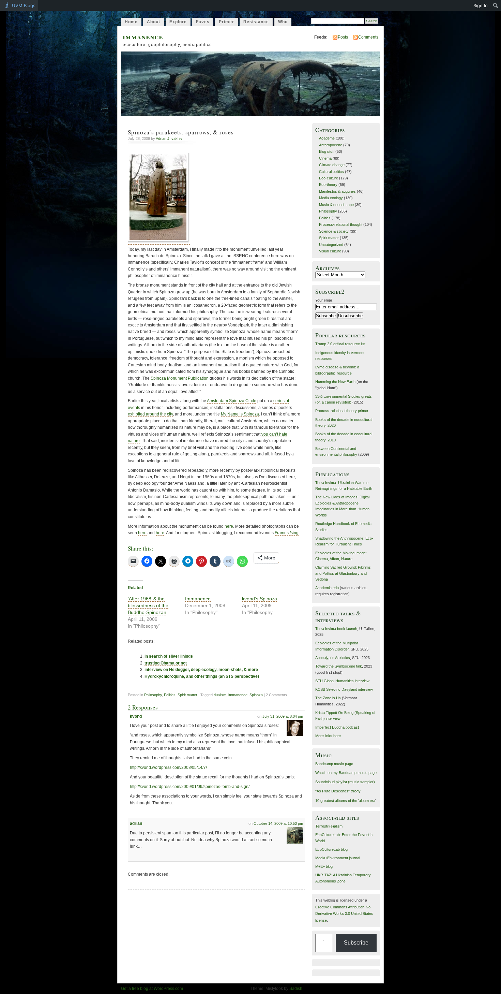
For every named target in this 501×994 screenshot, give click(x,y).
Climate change (332, 165)
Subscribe (356, 943)
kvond (136, 716)
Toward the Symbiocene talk (338, 666)
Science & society (334, 231)
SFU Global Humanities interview (342, 681)
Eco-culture (328, 178)
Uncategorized (331, 245)
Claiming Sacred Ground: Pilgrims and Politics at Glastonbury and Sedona (343, 573)
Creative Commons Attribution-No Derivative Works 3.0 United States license (344, 913)
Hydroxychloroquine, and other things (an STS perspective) (202, 676)
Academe (327, 138)
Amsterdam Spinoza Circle (231, 400)
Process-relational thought (340, 224)
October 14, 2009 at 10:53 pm (278, 823)
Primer (226, 21)
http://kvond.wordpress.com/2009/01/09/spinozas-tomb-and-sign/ (189, 786)
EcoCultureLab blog (331, 849)
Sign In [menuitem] (480, 5)
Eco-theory (328, 184)
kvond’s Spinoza (259, 598)
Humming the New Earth (335, 382)
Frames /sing (287, 532)
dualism (220, 695)
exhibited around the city (150, 414)
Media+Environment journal (337, 858)
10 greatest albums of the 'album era (345, 801)
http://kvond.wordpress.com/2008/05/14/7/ (168, 767)
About (153, 21)
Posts (343, 37)
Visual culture (330, 251)
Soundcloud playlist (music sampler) (345, 782)
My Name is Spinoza (240, 414)
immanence (143, 36)
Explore (178, 21)
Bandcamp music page (334, 764)
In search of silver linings (169, 656)
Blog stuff (326, 151)
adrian (136, 823)
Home (131, 21)
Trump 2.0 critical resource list (340, 344)
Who (283, 21)
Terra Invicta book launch (336, 629)
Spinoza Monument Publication (180, 378)
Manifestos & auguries (337, 191)
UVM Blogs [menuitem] (23, 5)
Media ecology (331, 198)
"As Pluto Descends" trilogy (338, 791)
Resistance (256, 21)
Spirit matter (187, 695)
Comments (368, 37)
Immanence (198, 598)
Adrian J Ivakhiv (169, 138)
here (229, 526)
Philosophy (153, 695)
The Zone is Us (328, 698)
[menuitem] (495, 5)
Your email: (324, 300)
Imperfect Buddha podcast (337, 727)
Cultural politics (331, 172)
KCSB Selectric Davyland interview (344, 689)
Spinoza (256, 695)
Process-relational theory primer (341, 411)
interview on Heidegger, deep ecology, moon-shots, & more (201, 669)
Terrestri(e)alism (329, 826)
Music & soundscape (336, 205)
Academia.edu (327, 588)
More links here (328, 736)
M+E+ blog (324, 866)
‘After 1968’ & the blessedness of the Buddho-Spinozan (148, 605)
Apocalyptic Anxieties (332, 658)
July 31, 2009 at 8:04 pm (282, 716)
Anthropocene (330, 145)
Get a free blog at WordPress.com (152, 988)
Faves (203, 21)
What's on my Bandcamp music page (346, 773)
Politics (170, 695)
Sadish (295, 988)
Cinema (325, 158)
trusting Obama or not (166, 663)
